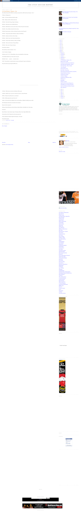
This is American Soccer (62, 276)
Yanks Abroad (61, 232)
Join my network (69, 445)
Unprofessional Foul (62, 233)
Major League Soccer (62, 281)
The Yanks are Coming (62, 250)
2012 (61, 45)
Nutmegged (60, 269)
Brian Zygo (67, 140)
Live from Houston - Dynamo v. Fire (66, 60)
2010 (61, 48)
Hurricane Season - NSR (64, 61)
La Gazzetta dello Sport (62, 278)
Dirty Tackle (61, 230)
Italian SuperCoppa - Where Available (66, 65)
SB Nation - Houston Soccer (63, 228)
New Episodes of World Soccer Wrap (66, 77)
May (61, 92)
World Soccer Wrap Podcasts (63, 264)
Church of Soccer (61, 247)
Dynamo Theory (61, 220)
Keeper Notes (61, 259)
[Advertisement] (10, 134)
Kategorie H (60, 254)
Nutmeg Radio (61, 244)
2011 (61, 47)
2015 (61, 41)
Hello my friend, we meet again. (66, 31)
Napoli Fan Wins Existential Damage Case (67, 83)
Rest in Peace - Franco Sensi (65, 70)
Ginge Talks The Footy (62, 238)
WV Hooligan (61, 266)
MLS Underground (62, 274)
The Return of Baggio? (64, 75)
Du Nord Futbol (61, 246)
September (62, 57)
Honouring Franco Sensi (64, 68)
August (62, 58)
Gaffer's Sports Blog (62, 251)
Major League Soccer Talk (63, 252)
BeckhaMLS (62, 80)
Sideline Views (61, 226)
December (62, 53)
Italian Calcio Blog (62, 261)
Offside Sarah (61, 225)
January (62, 97)
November (62, 54)
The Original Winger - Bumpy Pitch (64, 216)
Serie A (69, 443)
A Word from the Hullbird (63, 245)
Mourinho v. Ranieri (64, 81)
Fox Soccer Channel (62, 288)
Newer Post (3, 142)
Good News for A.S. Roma (64, 74)
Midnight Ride (61, 265)
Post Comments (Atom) (9, 144)
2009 (61, 50)
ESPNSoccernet (61, 285)
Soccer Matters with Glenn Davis (64, 212)
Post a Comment (4, 125)
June (61, 90)
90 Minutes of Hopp (62, 237)
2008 (61, 51)
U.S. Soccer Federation (62, 283)
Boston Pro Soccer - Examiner (63, 231)
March (62, 94)
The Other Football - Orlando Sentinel (64, 271)
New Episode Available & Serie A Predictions (67, 62)
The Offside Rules (61, 270)
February (62, 96)
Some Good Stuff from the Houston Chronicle (67, 85)
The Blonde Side (61, 218)
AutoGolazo (61, 275)
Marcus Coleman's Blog (62, 221)
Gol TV (60, 289)
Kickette (60, 240)
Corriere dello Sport (62, 279)
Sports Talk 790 (61, 213)
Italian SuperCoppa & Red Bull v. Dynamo (67, 64)
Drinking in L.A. (63, 78)
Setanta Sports (61, 290)
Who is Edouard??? (63, 87)
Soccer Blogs (61, 249)
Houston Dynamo (61, 280)
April (62, 93)
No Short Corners (61, 215)
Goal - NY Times (61, 267)
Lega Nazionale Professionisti (63, 284)
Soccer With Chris (61, 227)
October (62, 55)
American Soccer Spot (62, 256)
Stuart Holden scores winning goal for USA (67, 84)
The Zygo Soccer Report (40, 5)
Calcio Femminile (63, 67)
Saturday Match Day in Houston (65, 72)
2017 (61, 40)
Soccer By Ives (61, 262)
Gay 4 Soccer (61, 235)
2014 (61, 43)
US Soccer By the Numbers (63, 257)
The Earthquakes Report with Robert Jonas (65, 273)
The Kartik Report (61, 241)
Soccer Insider (61, 260)
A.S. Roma (60, 291)
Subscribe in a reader (62, 151)
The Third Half (61, 222)
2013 (61, 44)
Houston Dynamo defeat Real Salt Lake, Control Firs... (69, 71)
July (61, 89)
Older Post (54, 142)
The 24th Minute (61, 242)
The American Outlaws (62, 293)
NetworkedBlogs (68, 438)
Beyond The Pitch (61, 217)
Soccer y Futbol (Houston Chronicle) (64, 255)
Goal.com (60, 286)
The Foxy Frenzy (61, 223)
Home (29, 142)
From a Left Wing (61, 236)
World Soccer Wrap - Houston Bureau (68, 441)
